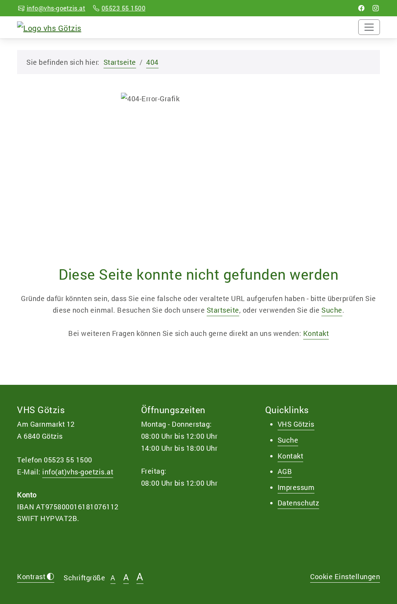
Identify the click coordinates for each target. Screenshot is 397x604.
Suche (331, 310)
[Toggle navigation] (369, 27)
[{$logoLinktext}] (49, 27)
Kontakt (316, 333)
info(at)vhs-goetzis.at (77, 471)
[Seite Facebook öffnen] (361, 8)
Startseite (120, 62)
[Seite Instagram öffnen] (375, 8)
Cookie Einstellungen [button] (345, 576)
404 (152, 62)
